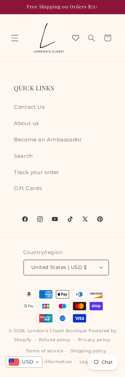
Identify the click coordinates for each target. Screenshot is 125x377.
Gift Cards (28, 188)
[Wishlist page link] (75, 37)
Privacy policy (94, 339)
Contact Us (29, 107)
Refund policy (55, 339)
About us (26, 123)
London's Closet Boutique (57, 330)
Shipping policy (88, 351)
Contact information (48, 361)
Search (23, 156)
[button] (15, 38)
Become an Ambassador (48, 140)
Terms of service (45, 351)
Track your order (36, 172)
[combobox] (24, 362)
